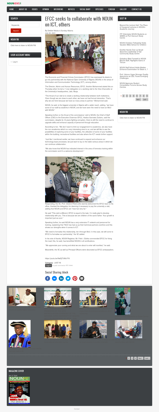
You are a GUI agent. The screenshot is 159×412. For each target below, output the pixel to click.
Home (11, 9)
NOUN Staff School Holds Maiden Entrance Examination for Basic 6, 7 (134, 68)
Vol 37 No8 (13, 375)
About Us (23, 9)
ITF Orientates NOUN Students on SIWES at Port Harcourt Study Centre (133, 36)
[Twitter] (68, 278)
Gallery (123, 9)
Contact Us (136, 9)
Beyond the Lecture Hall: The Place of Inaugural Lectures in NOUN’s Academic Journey (134, 27)
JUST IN (57, 262)
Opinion (45, 9)
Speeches (99, 9)
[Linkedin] (61, 278)
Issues (34, 9)
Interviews (58, 9)
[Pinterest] (74, 278)
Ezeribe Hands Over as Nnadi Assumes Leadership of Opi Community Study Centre (131, 52)
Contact (77, 409)
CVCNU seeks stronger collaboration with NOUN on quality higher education (25, 308)
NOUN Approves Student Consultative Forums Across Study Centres (133, 85)
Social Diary (85, 9)
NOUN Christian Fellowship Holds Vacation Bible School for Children (133, 44)
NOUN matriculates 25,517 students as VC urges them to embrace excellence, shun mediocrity (96, 311)
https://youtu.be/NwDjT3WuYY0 (57, 258)
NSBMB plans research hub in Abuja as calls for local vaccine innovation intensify (97, 340)
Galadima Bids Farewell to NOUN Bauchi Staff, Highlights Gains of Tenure (133, 60)
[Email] (81, 278)
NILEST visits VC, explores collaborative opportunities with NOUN (130, 340)
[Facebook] (47, 278)
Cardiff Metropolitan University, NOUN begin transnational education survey (61, 340)
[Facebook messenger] (54, 278)
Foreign (111, 9)
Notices (71, 9)
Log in (15, 61)
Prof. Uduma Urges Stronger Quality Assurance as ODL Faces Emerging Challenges (134, 76)
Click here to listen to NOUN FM (23, 45)
